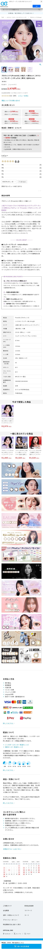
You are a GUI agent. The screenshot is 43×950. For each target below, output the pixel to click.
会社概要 (6, 910)
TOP (3, 17)
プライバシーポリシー (10, 920)
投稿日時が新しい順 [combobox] (7, 181)
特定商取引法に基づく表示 (12, 924)
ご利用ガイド (7, 906)
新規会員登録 (29, 906)
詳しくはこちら (8, 723)
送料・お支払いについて (11, 915)
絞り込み (23, 182)
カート (27, 915)
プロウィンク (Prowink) (36, 17)
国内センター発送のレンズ (14, 747)
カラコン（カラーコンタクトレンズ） (17, 17)
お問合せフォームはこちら (12, 849)
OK (37, 6)
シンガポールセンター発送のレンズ (17, 745)
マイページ (28, 910)
